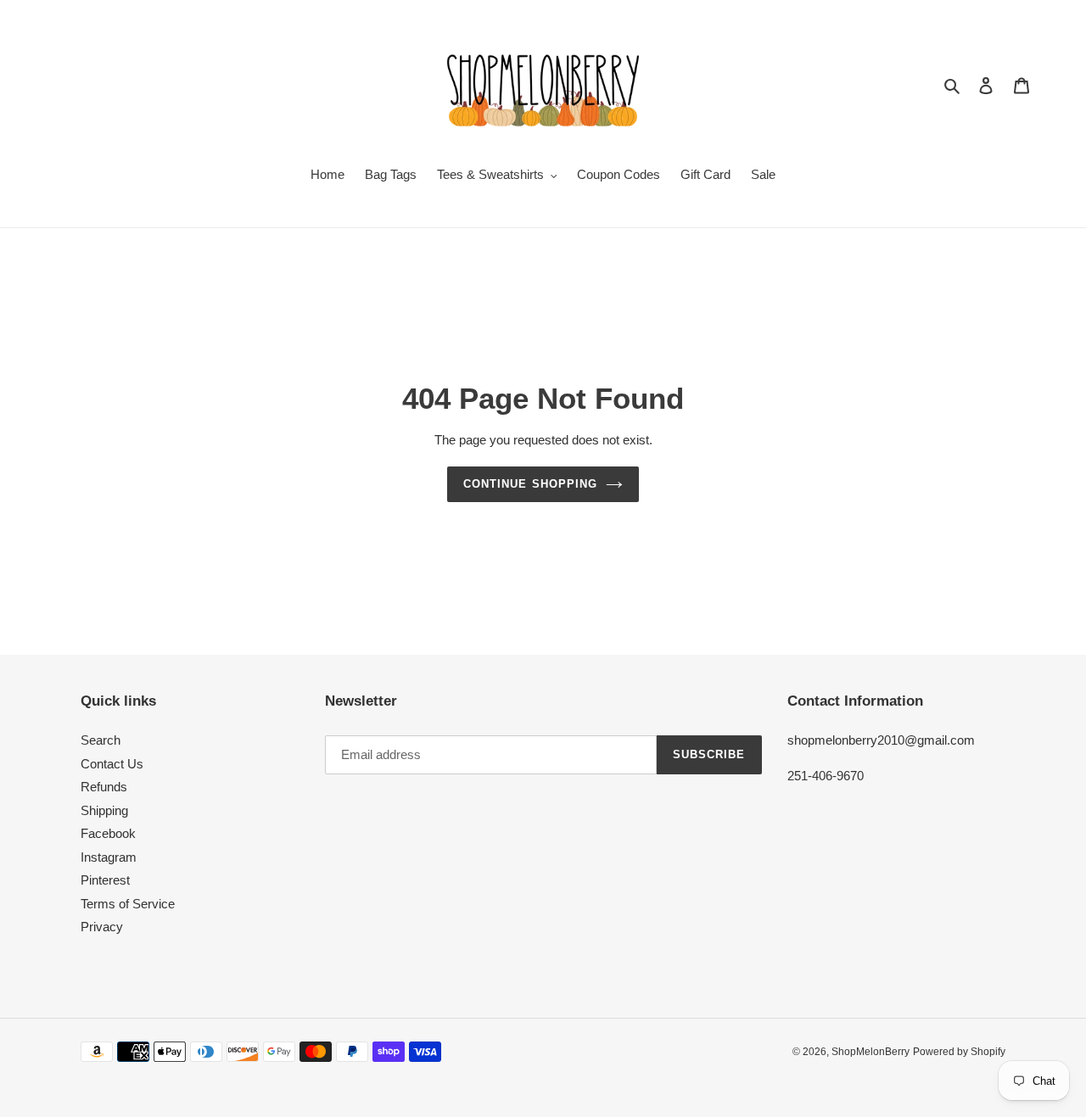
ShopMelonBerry (870, 1052)
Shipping (104, 810)
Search (100, 740)
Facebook (108, 833)
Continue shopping (530, 484)
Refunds (104, 786)
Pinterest (105, 880)
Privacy (102, 926)
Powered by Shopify (959, 1052)
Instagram (109, 857)
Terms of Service (128, 903)
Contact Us (112, 764)
